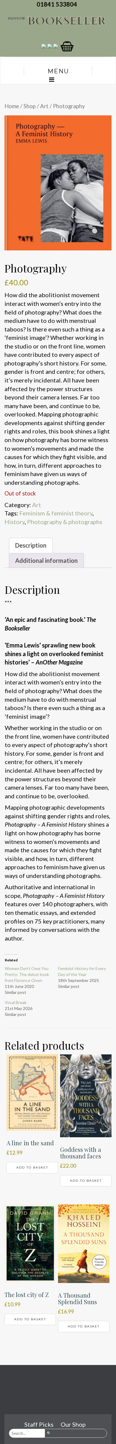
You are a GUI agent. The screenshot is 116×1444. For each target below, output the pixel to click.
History (14, 521)
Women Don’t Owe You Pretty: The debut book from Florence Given (27, 974)
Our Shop (73, 1424)
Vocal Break (15, 1002)
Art (44, 106)
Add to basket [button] (32, 1167)
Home (11, 106)
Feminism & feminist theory (56, 513)
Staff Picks (39, 1424)
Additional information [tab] (46, 560)
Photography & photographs (64, 521)
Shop (29, 106)
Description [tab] (30, 545)
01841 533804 (58, 4)
